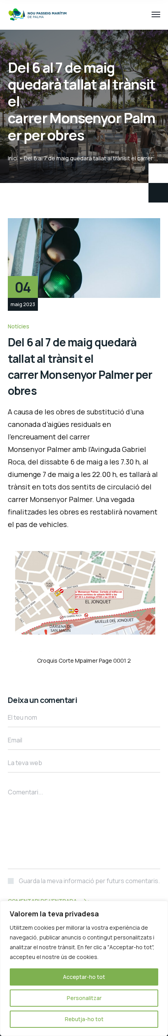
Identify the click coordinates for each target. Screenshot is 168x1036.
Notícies (18, 326)
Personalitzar (84, 998)
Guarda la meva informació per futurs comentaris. (89, 880)
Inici (13, 158)
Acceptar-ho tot (84, 976)
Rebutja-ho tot (84, 1019)
